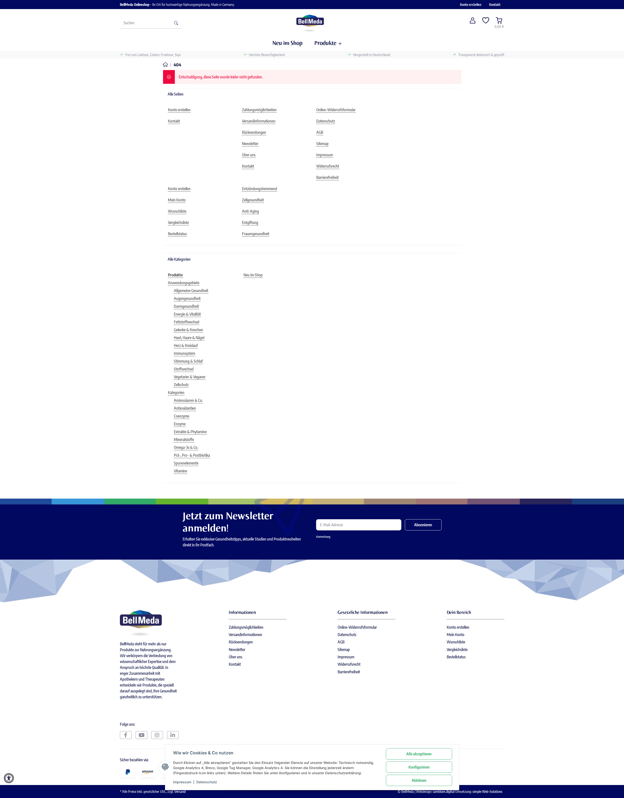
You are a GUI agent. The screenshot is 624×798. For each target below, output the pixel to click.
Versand (180, 791)
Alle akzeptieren (419, 753)
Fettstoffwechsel (186, 321)
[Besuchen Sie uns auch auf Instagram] (157, 735)
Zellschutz (181, 384)
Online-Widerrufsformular (357, 627)
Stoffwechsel (183, 369)
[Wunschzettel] (486, 23)
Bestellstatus (456, 656)
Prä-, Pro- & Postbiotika (192, 455)
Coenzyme (181, 416)
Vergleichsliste (457, 649)
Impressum (182, 782)
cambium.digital (444, 791)
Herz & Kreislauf (186, 345)
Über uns (235, 656)
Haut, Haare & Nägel (189, 337)
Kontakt (494, 4)
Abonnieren (423, 524)
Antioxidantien (185, 408)
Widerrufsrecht (349, 664)
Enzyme (180, 423)
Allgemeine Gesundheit (191, 290)
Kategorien (176, 392)
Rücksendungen (241, 641)
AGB (341, 641)
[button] (473, 23)
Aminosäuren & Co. (188, 400)
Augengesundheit (187, 298)
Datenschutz (206, 782)
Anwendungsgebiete (183, 282)
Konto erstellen (470, 4)
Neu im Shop (253, 274)
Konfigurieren (419, 767)
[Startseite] (310, 23)
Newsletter (237, 649)
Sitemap (344, 649)
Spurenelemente (186, 463)
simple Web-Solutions (487, 791)
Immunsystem (184, 353)
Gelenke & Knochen (188, 329)
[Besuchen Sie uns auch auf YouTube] (141, 735)
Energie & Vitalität (187, 314)
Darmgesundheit (186, 306)
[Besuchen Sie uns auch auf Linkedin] (173, 735)
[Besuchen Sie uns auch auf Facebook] (126, 735)
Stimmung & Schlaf (188, 361)
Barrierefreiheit (349, 671)
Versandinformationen (245, 634)
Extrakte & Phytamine (190, 431)
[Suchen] (176, 22)
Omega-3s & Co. (186, 447)
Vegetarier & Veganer (189, 376)
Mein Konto (455, 634)
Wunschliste (456, 641)
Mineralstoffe (184, 439)
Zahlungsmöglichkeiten (246, 627)
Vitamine (180, 470)
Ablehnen (419, 780)
